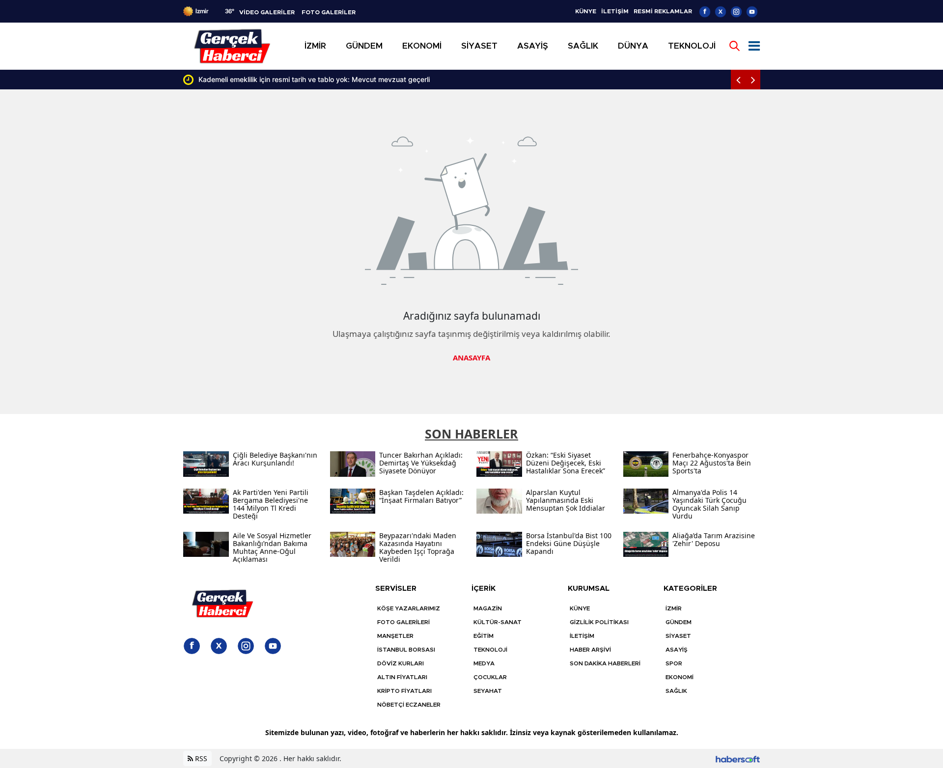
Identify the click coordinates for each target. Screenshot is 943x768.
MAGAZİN (487, 608)
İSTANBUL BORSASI (406, 650)
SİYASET (678, 636)
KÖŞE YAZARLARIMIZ (408, 608)
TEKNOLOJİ (490, 650)
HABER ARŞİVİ (590, 650)
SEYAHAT (487, 691)
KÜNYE (585, 11)
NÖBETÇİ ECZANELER (409, 705)
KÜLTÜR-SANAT (497, 622)
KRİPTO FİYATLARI (404, 691)
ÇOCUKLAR (490, 677)
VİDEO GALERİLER (267, 12)
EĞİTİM (483, 636)
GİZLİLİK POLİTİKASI (599, 622)
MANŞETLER (395, 636)
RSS (200, 758)
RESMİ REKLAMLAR (663, 11)
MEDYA (484, 663)
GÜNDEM (679, 622)
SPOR (674, 663)
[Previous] (738, 79)
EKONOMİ (679, 677)
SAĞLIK (676, 691)
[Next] (753, 79)
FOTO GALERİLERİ (403, 622)
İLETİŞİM (615, 11)
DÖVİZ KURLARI (400, 663)
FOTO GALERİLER (329, 12)
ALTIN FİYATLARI (402, 677)
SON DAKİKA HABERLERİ (605, 663)
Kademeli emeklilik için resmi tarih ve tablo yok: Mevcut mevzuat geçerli (306, 79)
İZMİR (674, 608)
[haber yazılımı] (738, 758)
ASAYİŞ (677, 650)
